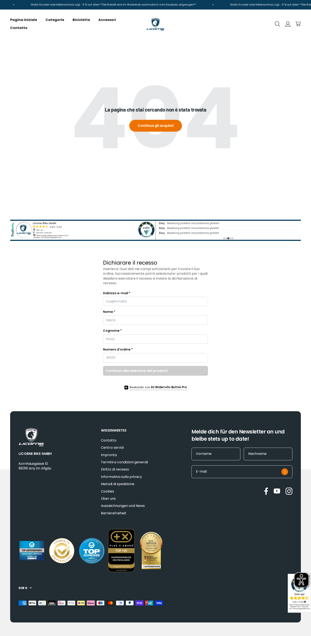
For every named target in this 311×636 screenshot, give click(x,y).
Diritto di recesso (115, 469)
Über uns (108, 498)
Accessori (107, 19)
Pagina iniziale (23, 19)
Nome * (109, 312)
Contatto (19, 27)
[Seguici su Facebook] (266, 491)
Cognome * (112, 330)
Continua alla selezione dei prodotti (137, 370)
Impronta (109, 455)
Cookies (107, 491)
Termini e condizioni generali (124, 462)
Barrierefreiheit (113, 513)
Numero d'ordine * (118, 349)
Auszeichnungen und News (123, 506)
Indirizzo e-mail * (116, 293)
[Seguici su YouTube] (276, 490)
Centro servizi (112, 447)
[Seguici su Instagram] (288, 491)
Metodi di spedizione (117, 484)
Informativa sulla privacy (121, 477)
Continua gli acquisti (155, 125)
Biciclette (81, 19)
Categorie (54, 19)
